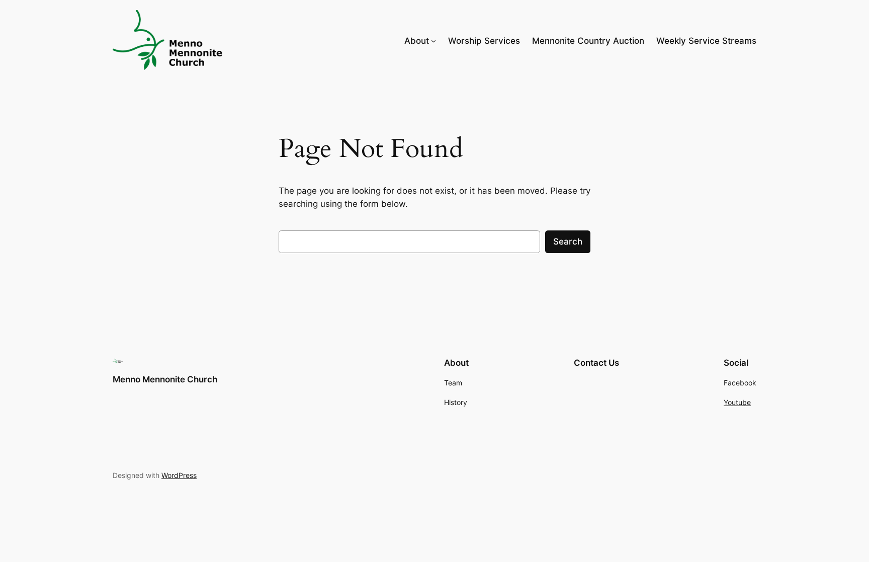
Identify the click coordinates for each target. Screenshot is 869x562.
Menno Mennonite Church (165, 379)
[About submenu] (433, 40)
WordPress (179, 475)
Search (567, 241)
